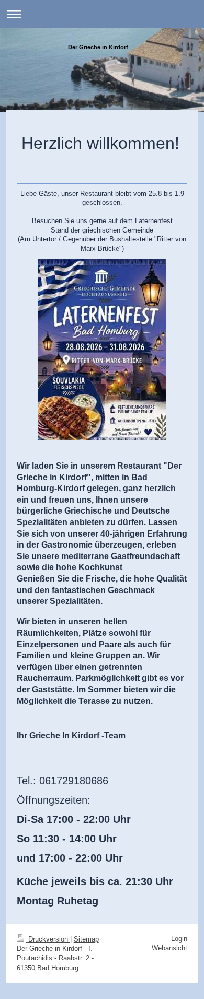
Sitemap (86, 939)
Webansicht (169, 948)
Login (179, 939)
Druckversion (48, 939)
